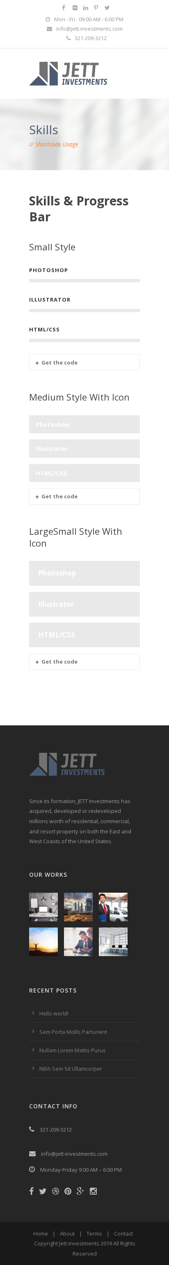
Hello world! (54, 1013)
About (67, 1233)
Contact (123, 1233)
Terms (94, 1233)
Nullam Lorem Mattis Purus (72, 1050)
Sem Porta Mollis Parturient (73, 1031)
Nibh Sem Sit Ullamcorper (70, 1068)
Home (40, 1233)
